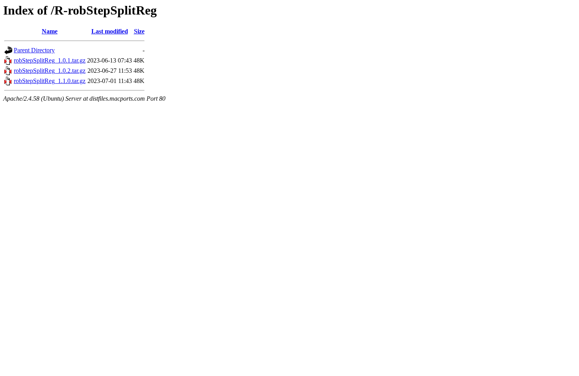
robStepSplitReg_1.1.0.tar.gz (49, 80)
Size (139, 31)
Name (50, 31)
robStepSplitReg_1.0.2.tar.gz (49, 70)
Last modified (109, 31)
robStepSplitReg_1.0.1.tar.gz (49, 60)
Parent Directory (34, 50)
